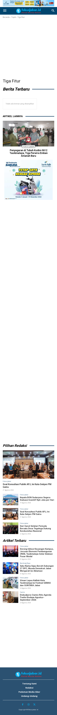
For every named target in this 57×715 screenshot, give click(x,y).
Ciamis (22, 592)
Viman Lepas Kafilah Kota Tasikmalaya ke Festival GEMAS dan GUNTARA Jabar (35, 583)
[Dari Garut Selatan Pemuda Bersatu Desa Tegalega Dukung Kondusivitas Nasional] (10, 528)
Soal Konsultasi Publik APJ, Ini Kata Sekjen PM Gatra (27, 485)
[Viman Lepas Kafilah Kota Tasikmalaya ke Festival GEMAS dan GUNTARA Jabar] (10, 582)
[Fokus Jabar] (28, 11)
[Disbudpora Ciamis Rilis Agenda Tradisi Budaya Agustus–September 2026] (10, 597)
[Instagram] (29, 705)
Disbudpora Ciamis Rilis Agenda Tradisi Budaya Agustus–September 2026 (35, 597)
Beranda (6, 17)
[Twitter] (34, 705)
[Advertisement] (28, 48)
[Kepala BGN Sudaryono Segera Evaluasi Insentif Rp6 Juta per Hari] (10, 499)
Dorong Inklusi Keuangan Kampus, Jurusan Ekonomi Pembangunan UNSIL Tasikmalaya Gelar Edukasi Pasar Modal (37, 553)
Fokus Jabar (28, 147)
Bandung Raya (25, 563)
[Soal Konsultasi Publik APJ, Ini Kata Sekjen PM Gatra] (28, 464)
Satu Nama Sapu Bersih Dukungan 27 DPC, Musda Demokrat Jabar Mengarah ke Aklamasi (37, 568)
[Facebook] (23, 705)
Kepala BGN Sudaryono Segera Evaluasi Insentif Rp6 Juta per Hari (37, 498)
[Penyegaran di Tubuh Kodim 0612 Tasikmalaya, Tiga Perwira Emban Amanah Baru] (28, 133)
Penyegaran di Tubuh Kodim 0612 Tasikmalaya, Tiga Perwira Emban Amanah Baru (29, 153)
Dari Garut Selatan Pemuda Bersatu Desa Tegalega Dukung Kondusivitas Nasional (35, 528)
